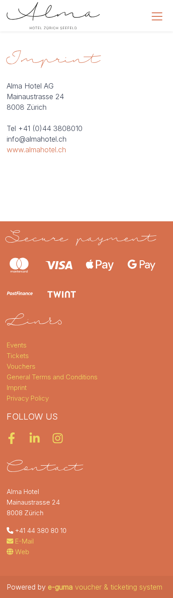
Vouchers (21, 366)
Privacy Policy (28, 398)
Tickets (18, 355)
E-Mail (23, 541)
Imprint (17, 387)
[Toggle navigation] (157, 16)
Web (21, 552)
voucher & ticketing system (105, 587)
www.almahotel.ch (36, 149)
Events (17, 345)
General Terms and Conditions (52, 377)
